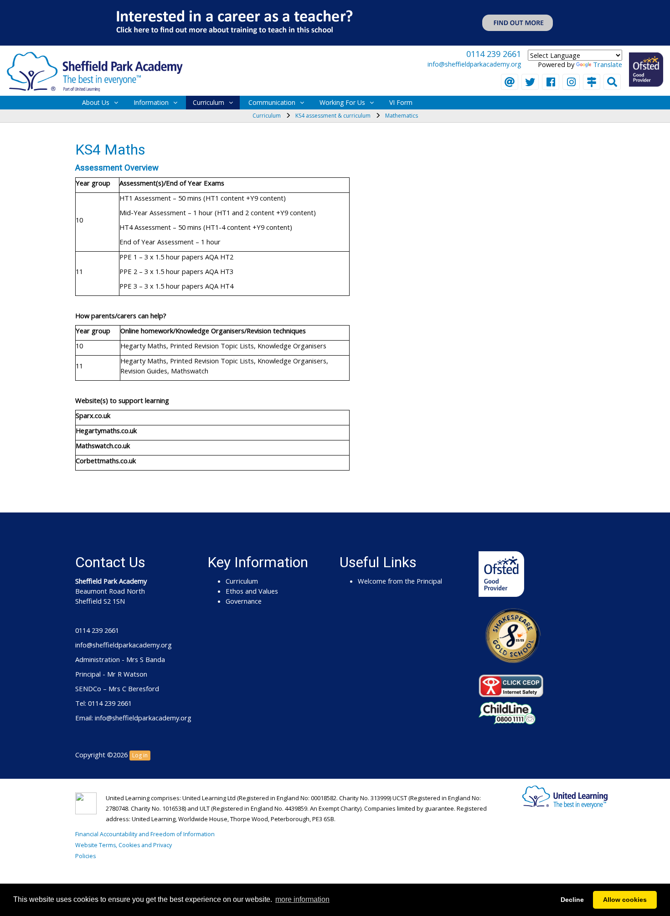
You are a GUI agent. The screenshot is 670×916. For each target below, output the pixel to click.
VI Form (400, 102)
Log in (140, 755)
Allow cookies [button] (625, 899)
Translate (607, 64)
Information (151, 102)
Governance (244, 600)
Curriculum (208, 102)
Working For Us (342, 102)
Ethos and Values (252, 590)
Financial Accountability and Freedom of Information (145, 834)
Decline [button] (572, 899)
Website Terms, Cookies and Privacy (123, 845)
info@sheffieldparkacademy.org (474, 64)
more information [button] (302, 899)
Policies (85, 856)
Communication (271, 102)
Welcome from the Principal (400, 580)
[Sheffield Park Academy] (95, 70)
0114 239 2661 (493, 53)
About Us (95, 102)
